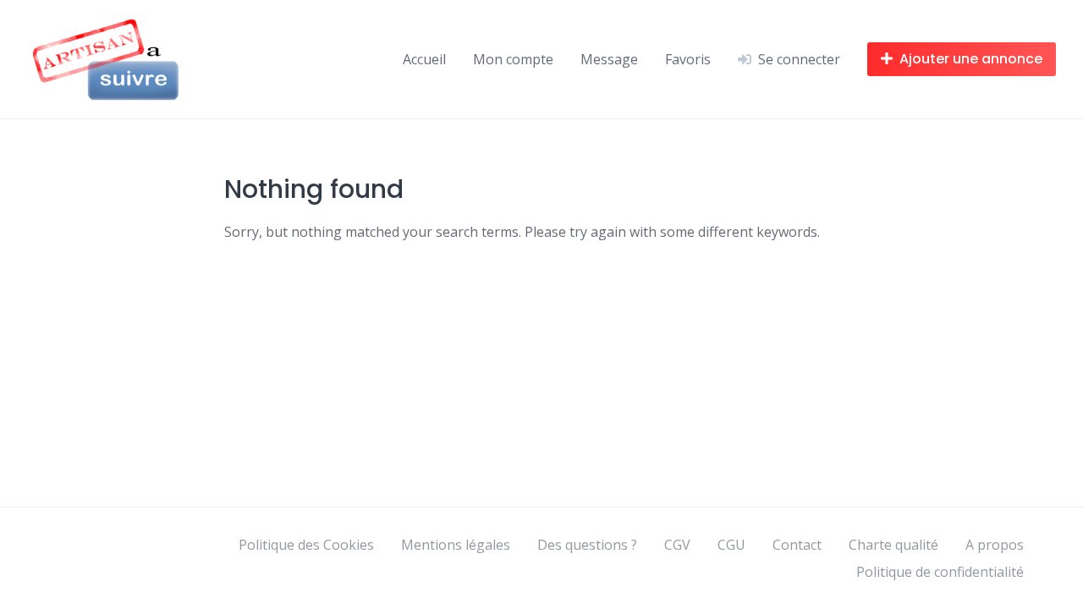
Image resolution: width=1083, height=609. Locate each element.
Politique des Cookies (306, 544)
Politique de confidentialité (940, 571)
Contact (797, 544)
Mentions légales (455, 544)
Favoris (688, 59)
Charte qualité (893, 544)
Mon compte (513, 59)
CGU (731, 544)
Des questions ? (587, 544)
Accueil (424, 59)
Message (609, 59)
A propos (994, 544)
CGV (677, 544)
